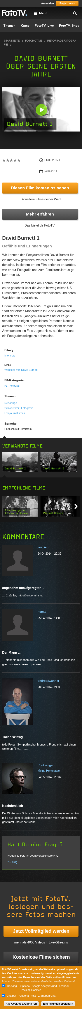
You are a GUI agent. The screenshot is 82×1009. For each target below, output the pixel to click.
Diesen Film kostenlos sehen (40, 188)
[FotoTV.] (14, 13)
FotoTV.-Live (44, 25)
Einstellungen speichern (58, 1003)
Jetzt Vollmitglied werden (41, 931)
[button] (41, 109)
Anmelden (47, 3)
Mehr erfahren (40, 214)
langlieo (43, 547)
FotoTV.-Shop (69, 25)
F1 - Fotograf (11, 385)
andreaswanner (48, 680)
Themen (9, 25)
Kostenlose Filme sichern (41, 957)
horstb (42, 611)
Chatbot (11, 995)
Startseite (12, 40)
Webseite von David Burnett (20, 369)
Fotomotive (33, 40)
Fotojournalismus (14, 413)
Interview (9, 355)
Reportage (10, 403)
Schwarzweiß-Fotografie (18, 408)
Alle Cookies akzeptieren (21, 1003)
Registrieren (67, 3)
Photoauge (45, 765)
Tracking (12, 986)
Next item (76, 506)
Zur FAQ (12, 862)
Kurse (25, 25)
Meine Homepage (49, 770)
